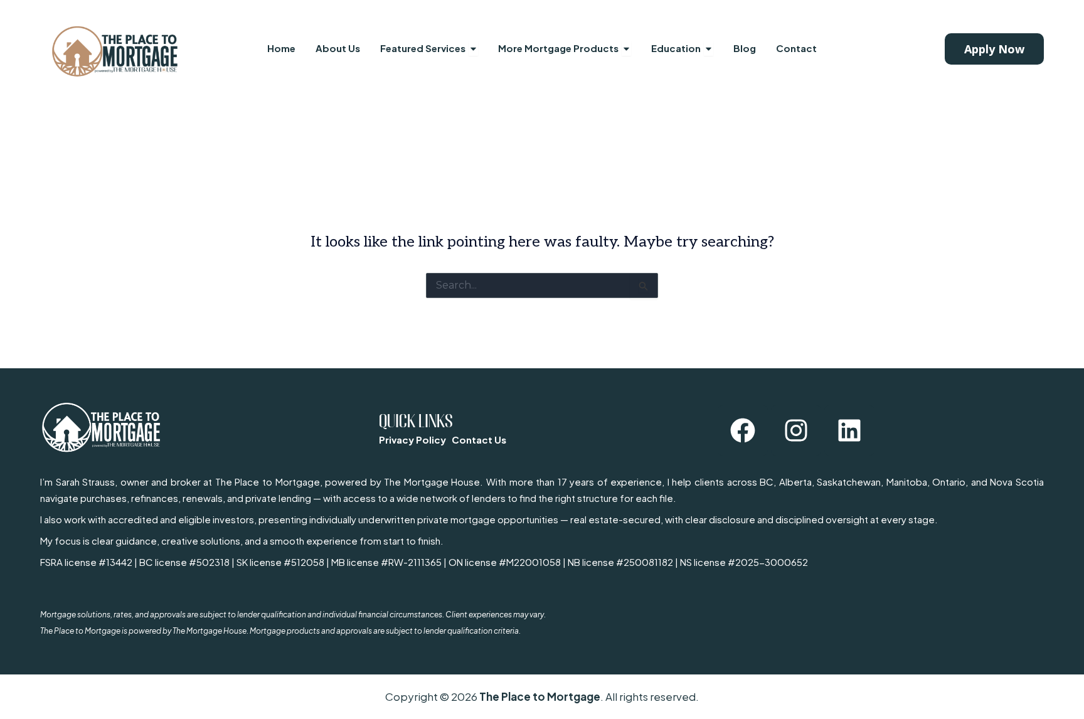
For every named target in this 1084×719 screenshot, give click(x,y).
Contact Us (479, 439)
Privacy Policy (412, 439)
